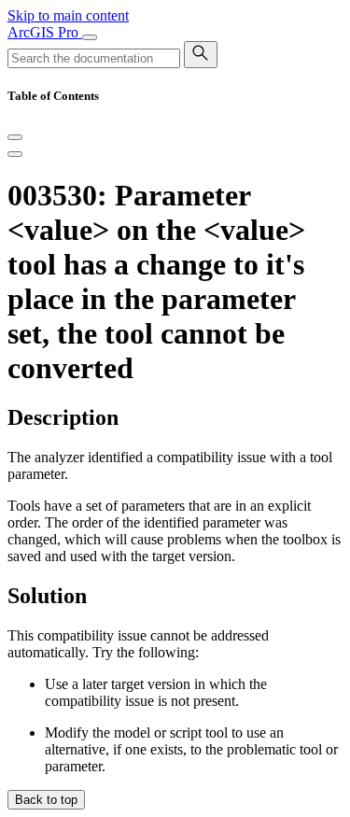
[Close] (14, 137)
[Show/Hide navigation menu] (89, 37)
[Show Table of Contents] (14, 154)
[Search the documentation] (200, 54)
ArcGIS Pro (44, 32)
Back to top (46, 800)
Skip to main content (68, 15)
